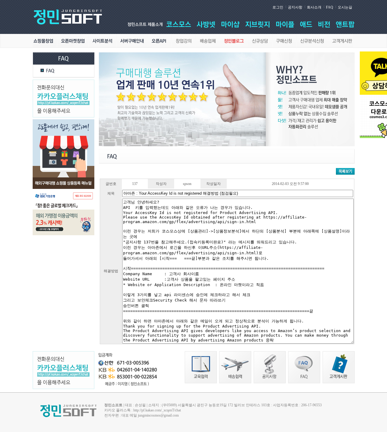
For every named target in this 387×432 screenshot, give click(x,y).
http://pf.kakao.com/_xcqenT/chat (157, 410)
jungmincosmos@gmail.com (158, 415)
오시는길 (345, 7)
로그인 (277, 7)
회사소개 (314, 7)
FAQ (329, 7)
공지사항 (295, 7)
